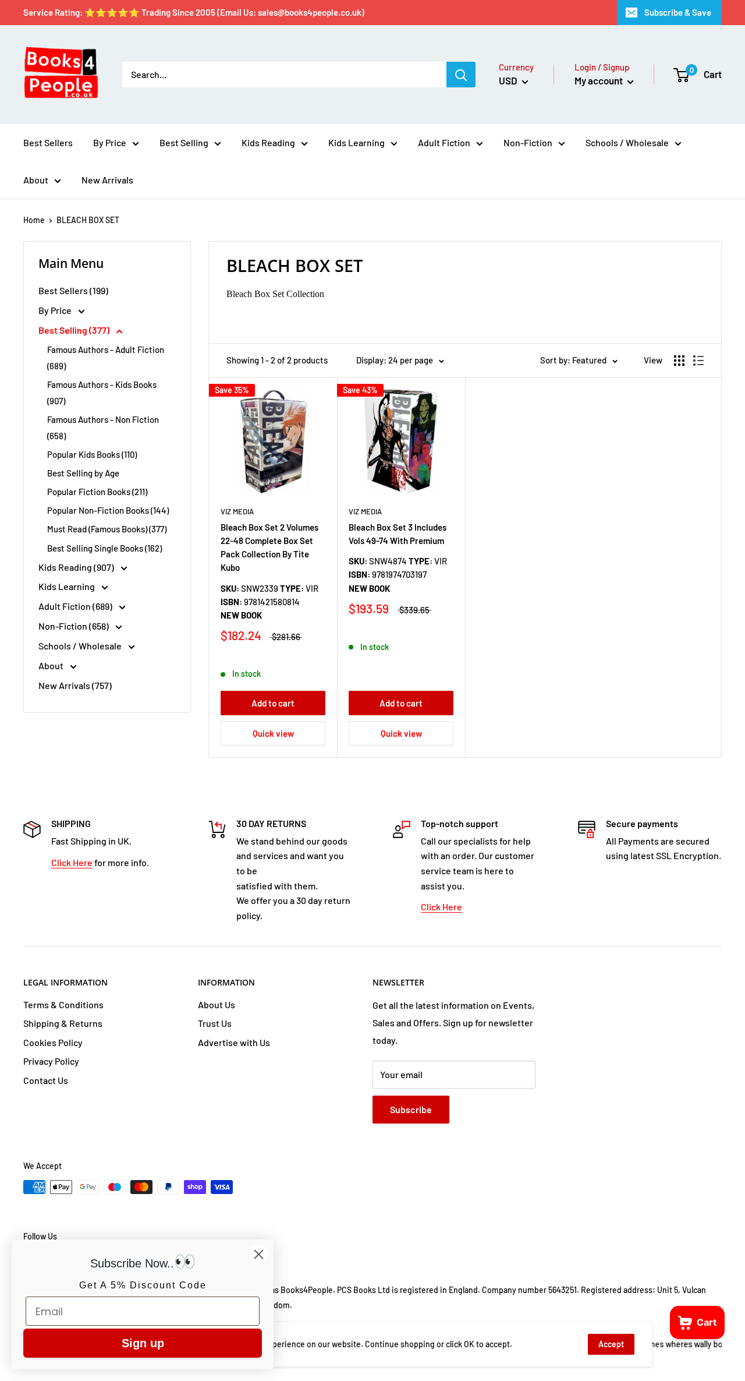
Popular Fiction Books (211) (97, 491)
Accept (611, 1344)
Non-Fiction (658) (74, 625)
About (51, 665)
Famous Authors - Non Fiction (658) (103, 427)
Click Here (72, 862)
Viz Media (237, 511)
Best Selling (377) (74, 329)
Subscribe (411, 1109)
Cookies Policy (53, 1042)
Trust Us (215, 1023)
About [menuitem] (35, 179)
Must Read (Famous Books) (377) (106, 529)
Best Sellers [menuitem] (48, 142)
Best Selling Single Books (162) (104, 548)
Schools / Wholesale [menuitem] (627, 142)
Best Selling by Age (83, 473)
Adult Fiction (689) (76, 606)
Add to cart (273, 703)
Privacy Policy (51, 1060)
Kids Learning (67, 586)
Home (34, 220)
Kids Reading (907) (77, 567)
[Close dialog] (259, 1254)
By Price (55, 310)
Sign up (143, 1343)
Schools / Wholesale (80, 645)
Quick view (273, 733)
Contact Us (45, 1080)
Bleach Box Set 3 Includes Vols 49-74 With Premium (397, 534)
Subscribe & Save (677, 12)
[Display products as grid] (679, 360)
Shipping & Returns (62, 1023)
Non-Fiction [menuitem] (527, 142)
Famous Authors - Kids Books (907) (102, 392)
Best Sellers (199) (73, 290)
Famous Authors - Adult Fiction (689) (105, 357)
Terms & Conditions (63, 1004)
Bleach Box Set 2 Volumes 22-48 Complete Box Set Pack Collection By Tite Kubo (269, 547)
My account (599, 80)
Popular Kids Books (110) (92, 454)
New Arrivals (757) (75, 685)
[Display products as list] (698, 360)
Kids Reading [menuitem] (268, 142)
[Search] (461, 74)
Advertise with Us (234, 1042)
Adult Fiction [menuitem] (444, 142)
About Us (216, 1004)
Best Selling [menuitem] (183, 142)
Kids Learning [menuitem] (356, 142)
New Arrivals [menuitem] (107, 179)
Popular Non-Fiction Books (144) (108, 510)
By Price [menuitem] (109, 142)
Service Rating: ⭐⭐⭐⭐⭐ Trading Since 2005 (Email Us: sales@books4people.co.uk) (193, 12)
